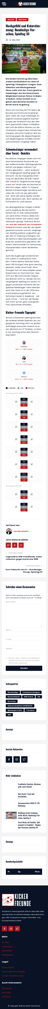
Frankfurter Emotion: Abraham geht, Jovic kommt (29, 785)
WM (9, 715)
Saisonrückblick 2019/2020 (20, 706)
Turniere (30, 710)
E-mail (8, 639)
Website (9, 648)
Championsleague (31, 692)
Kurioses (12, 701)
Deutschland (14, 697)
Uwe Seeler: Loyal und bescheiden (26, 795)
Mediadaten (7, 955)
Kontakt (5, 942)
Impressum (7, 946)
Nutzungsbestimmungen (13, 971)
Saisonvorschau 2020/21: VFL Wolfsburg (29, 804)
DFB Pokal (28, 697)
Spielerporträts (15, 710)
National (22, 20)
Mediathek (7, 950)
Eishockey (6, 992)
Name (8, 630)
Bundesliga (13, 692)
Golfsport (6, 996)
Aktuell (11, 20)
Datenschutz (8, 967)
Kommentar (11, 602)
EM (39, 697)
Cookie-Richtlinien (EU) (13, 976)
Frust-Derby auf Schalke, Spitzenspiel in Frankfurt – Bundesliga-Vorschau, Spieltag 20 (29, 824)
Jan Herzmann (20, 531)
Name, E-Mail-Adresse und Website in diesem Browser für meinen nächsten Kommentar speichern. (24, 660)
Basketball (6, 988)
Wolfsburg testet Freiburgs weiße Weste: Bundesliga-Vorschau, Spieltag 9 (29, 815)
